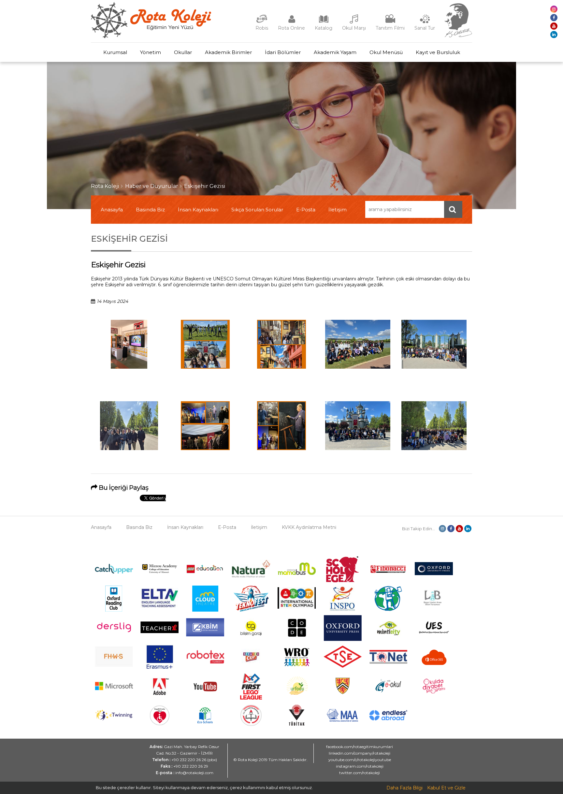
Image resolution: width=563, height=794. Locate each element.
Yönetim (150, 52)
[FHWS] (114, 665)
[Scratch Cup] (251, 667)
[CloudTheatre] (205, 610)
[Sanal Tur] (425, 22)
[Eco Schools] (205, 722)
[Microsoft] (114, 695)
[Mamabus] (297, 573)
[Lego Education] (205, 572)
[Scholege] (342, 581)
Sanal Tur (424, 28)
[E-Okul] (388, 691)
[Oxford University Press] (343, 639)
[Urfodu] (297, 698)
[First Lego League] (251, 698)
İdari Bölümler (283, 52)
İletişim (337, 209)
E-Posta (305, 209)
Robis (261, 28)
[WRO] (297, 669)
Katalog (323, 28)
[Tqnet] (388, 662)
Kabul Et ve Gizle (446, 788)
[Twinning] (113, 719)
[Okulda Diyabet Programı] (434, 692)
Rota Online (291, 28)
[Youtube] (205, 698)
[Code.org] (297, 639)
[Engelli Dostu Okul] (159, 724)
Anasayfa (112, 209)
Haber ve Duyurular (151, 186)
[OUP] (434, 573)
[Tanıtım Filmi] (390, 22)
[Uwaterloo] (342, 693)
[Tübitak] (296, 724)
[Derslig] (114, 636)
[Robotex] (205, 663)
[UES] (434, 637)
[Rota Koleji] (151, 36)
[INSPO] (342, 610)
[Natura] (251, 576)
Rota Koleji (105, 186)
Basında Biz (150, 209)
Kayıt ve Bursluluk (438, 52)
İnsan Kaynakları (198, 209)
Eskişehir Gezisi (204, 186)
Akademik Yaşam (335, 52)
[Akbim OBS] (205, 635)
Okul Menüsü (386, 52)
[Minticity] (388, 639)
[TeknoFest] (251, 610)
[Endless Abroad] (388, 719)
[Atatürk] (458, 36)
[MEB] (251, 724)
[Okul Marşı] (354, 22)
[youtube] (554, 26)
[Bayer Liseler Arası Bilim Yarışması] (434, 610)
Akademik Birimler (228, 52)
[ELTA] (159, 606)
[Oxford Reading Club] (113, 610)
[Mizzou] (159, 573)
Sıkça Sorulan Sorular (257, 209)
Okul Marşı (354, 28)
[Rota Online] (291, 22)
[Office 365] (434, 669)
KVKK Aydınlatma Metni (309, 527)
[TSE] (343, 666)
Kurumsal (115, 52)
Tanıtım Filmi (390, 28)
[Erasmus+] (159, 669)
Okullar (183, 52)
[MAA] (342, 720)
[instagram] (554, 9)
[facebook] (554, 17)
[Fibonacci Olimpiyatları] (388, 571)
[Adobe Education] (159, 698)
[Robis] (261, 21)
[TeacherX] (159, 631)
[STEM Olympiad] (297, 607)
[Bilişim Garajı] (251, 639)
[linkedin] (554, 34)
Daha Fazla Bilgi (404, 788)
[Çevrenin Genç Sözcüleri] (388, 610)
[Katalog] (323, 22)
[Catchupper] (114, 572)
